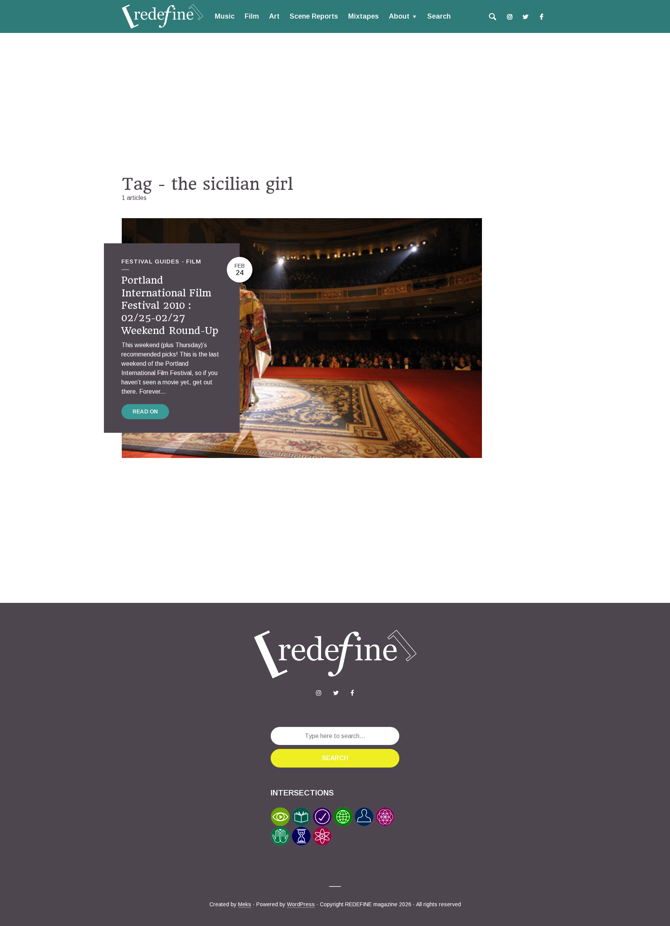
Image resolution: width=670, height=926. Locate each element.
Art (274, 16)
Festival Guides (150, 261)
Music (225, 16)
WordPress (301, 904)
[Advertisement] (335, 103)
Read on (145, 411)
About (399, 16)
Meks (244, 904)
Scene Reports (314, 16)
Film (252, 16)
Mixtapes (363, 16)
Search (439, 16)
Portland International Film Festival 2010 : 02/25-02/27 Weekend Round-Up (169, 305)
